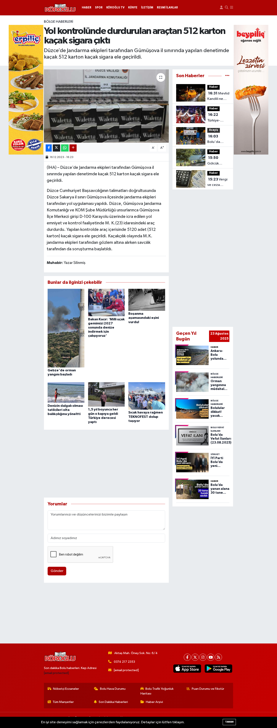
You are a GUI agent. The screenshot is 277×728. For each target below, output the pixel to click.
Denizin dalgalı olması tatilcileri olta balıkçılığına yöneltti (65, 410)
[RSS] (218, 657)
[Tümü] (227, 76)
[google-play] (218, 668)
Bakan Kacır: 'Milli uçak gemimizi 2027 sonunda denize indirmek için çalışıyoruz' (106, 328)
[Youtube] (210, 657)
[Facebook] (187, 657)
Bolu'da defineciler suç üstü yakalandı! (216, 139)
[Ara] (226, 8)
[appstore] (187, 668)
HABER (86, 7)
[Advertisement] (106, 463)
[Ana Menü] (231, 8)
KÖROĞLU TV (115, 7)
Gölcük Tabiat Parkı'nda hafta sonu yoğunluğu (216, 161)
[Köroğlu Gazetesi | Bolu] (60, 8)
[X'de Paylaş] (56, 148)
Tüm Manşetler (63, 702)
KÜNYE (132, 7)
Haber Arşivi (154, 702)
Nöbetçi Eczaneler (66, 688)
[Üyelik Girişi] (221, 8)
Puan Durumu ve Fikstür (208, 688)
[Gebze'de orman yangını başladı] (66, 328)
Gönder (57, 571)
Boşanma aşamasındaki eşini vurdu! (143, 318)
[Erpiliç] (26, 89)
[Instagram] (202, 657)
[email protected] (56, 673)
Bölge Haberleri (58, 22)
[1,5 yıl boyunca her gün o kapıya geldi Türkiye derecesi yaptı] (106, 394)
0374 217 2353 (124, 661)
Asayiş (213, 130)
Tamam (229, 722)
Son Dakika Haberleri (113, 702)
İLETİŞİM (147, 7)
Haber (213, 87)
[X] (195, 657)
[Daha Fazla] (73, 148)
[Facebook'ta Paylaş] (49, 148)
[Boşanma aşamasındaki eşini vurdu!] (146, 300)
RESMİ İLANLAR (167, 7)
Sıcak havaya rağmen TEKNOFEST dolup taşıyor (145, 416)
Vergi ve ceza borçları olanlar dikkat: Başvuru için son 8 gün (217, 182)
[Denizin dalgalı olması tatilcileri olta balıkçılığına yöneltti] (66, 392)
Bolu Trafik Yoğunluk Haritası (157, 691)
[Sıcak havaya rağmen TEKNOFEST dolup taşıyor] (146, 396)
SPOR (99, 7)
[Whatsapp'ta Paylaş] (65, 148)
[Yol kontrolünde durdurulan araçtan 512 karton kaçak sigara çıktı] (106, 105)
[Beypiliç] (251, 89)
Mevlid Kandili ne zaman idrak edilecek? (218, 96)
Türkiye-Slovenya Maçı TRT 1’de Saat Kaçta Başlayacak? (217, 118)
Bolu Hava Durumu (113, 688)
